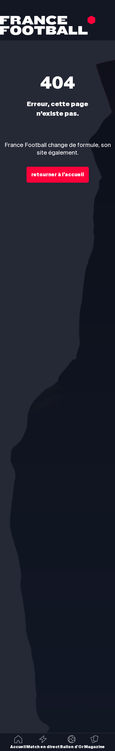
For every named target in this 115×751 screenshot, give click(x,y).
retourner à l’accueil (57, 174)
